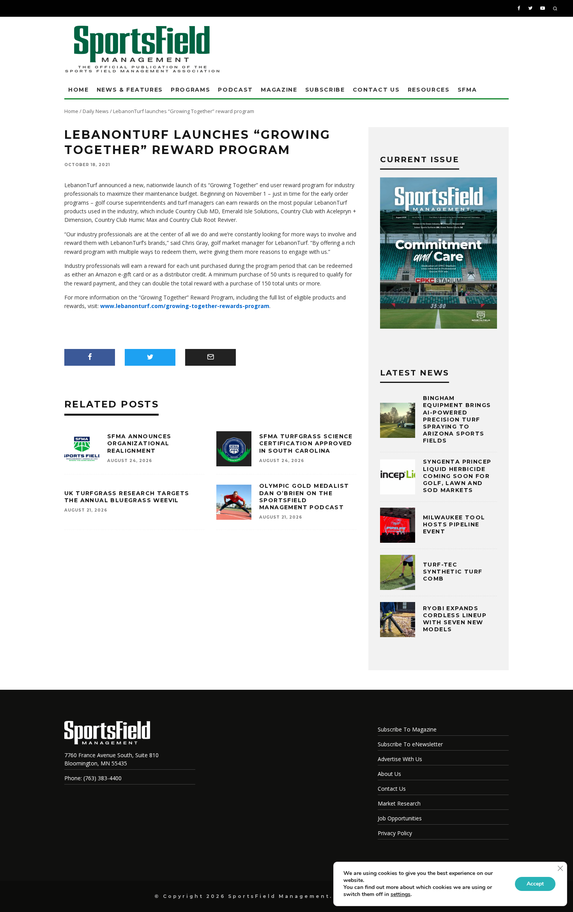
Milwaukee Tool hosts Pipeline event (454, 524)
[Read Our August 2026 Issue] (438, 254)
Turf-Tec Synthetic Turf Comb (453, 571)
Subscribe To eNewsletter (410, 744)
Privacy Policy (395, 833)
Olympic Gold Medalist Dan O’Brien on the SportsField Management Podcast (304, 496)
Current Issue (419, 159)
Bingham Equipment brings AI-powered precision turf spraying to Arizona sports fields (457, 419)
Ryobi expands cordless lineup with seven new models (454, 619)
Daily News (96, 111)
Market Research (399, 803)
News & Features (130, 89)
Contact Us (376, 89)
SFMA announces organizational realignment (139, 443)
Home (78, 89)
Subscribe (325, 89)
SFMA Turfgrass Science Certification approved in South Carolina (306, 443)
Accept (535, 883)
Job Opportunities (400, 818)
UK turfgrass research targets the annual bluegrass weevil (126, 497)
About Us (389, 773)
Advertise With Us (400, 759)
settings (400, 894)
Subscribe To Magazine (407, 729)
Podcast (235, 89)
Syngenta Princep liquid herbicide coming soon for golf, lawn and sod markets (457, 476)
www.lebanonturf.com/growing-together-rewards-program (184, 306)
